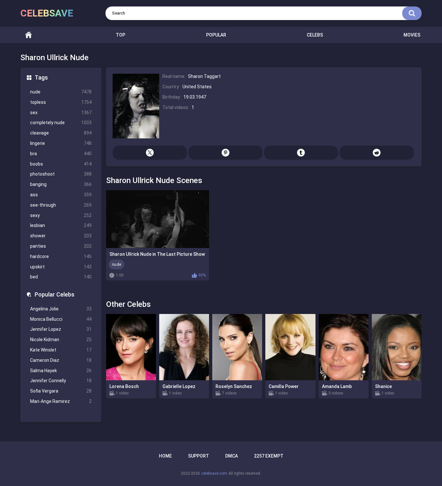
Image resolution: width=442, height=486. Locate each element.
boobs (61, 164)
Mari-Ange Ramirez (61, 401)
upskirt (61, 266)
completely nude (61, 122)
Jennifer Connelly (61, 380)
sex (61, 112)
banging (61, 184)
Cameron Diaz (61, 360)
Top (120, 35)
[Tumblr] (301, 153)
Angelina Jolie (61, 308)
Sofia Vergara (61, 391)
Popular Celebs (54, 294)
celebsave (46, 13)
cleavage (61, 132)
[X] (150, 153)
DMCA (231, 456)
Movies (411, 35)
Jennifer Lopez (61, 329)
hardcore (61, 256)
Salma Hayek (61, 370)
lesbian (61, 225)
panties (61, 246)
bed (61, 276)
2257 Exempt (268, 456)
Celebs (315, 35)
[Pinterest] (225, 153)
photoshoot (61, 174)
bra (61, 153)
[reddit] (376, 153)
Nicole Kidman (61, 339)
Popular (216, 35)
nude (61, 91)
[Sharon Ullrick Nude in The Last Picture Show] (157, 219)
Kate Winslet (61, 349)
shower (61, 235)
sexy (61, 215)
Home (28, 35)
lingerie (61, 143)
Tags (41, 77)
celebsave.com (214, 473)
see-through (61, 205)
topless (61, 102)
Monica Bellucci (61, 319)
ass (61, 194)
